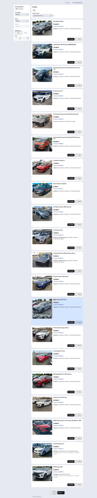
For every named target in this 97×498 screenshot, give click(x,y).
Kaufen (18, 32)
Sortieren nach (35, 13)
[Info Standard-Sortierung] (54, 15)
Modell (16, 24)
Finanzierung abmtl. (58, 26)
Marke (16, 18)
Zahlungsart (18, 30)
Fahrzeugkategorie (19, 6)
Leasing (25, 32)
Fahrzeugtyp (18, 12)
